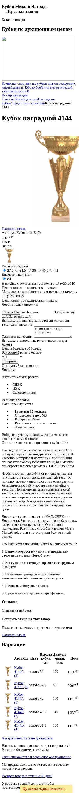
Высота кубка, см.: (16, 266)
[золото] (9, 262)
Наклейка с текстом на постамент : (28, 283)
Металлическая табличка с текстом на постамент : (39, 291)
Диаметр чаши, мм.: (16, 274)
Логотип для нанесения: (20, 304)
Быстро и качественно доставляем (27, 738)
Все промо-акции (15, 95)
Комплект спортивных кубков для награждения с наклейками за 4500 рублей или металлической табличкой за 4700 (39, 87)
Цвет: (6, 242)
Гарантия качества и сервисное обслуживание (36, 757)
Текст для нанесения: (18, 336)
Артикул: (9, 232)
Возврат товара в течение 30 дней (27, 776)
